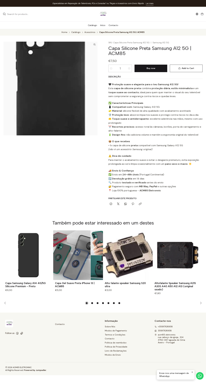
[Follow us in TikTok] (21, 333)
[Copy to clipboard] (140, 204)
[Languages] (197, 14)
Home (64, 32)
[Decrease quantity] (111, 68)
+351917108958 (165, 326)
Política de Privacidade (116, 346)
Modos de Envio (113, 354)
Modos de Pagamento (116, 330)
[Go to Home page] (103, 14)
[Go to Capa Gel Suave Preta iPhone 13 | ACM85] (78, 255)
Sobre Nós (110, 326)
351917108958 (165, 330)
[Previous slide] (5, 303)
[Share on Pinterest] (132, 204)
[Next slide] (200, 303)
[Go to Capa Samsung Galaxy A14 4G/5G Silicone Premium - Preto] (28, 255)
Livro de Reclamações (116, 350)
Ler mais (150, 3)
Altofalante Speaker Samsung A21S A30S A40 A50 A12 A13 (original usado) (175, 286)
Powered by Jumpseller (35, 370)
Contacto (60, 324)
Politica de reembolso (116, 342)
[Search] (4, 14)
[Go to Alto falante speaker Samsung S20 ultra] (128, 255)
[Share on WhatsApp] (125, 204)
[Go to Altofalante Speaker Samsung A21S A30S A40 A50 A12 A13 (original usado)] (178, 255)
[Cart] (202, 14)
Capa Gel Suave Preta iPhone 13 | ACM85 (75, 285)
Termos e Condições (115, 334)
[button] (87, 303)
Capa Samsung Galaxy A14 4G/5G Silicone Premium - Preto (25, 285)
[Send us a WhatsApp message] (200, 376)
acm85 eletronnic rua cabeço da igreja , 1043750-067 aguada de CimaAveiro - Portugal (171, 338)
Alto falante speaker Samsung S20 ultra (125, 285)
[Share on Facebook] (110, 204)
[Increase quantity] (129, 68)
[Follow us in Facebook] (17, 333)
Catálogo (76, 32)
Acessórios (89, 32)
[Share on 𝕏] (118, 204)
